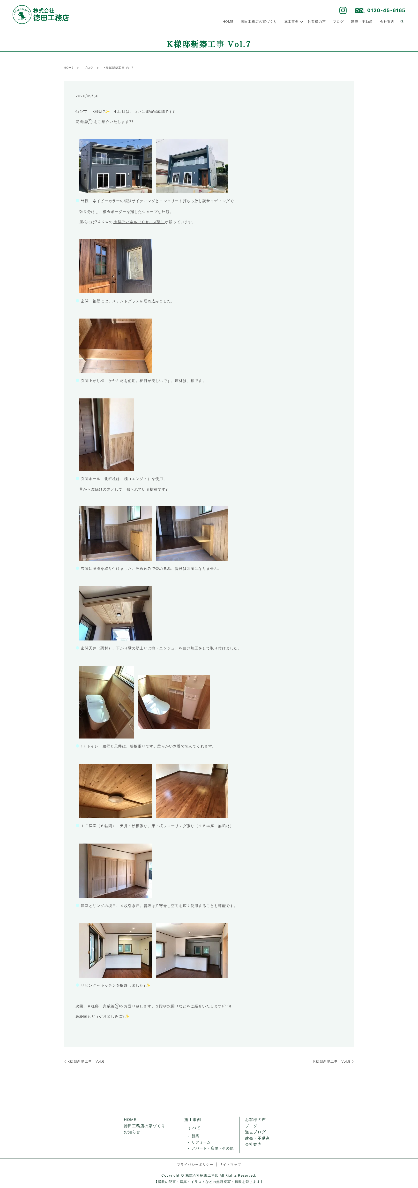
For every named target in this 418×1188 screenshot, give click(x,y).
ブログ (338, 21)
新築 (195, 1136)
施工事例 (291, 21)
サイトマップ (230, 1164)
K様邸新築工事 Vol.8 (332, 1061)
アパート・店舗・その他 (212, 1148)
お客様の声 (316, 21)
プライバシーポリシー (195, 1164)
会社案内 (387, 21)
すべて (194, 1127)
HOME (228, 21)
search (401, 21)
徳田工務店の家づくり (259, 21)
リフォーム (201, 1142)
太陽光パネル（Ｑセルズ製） (139, 222)
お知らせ (132, 1131)
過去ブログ (255, 1131)
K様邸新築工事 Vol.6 (86, 1061)
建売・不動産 (362, 21)
